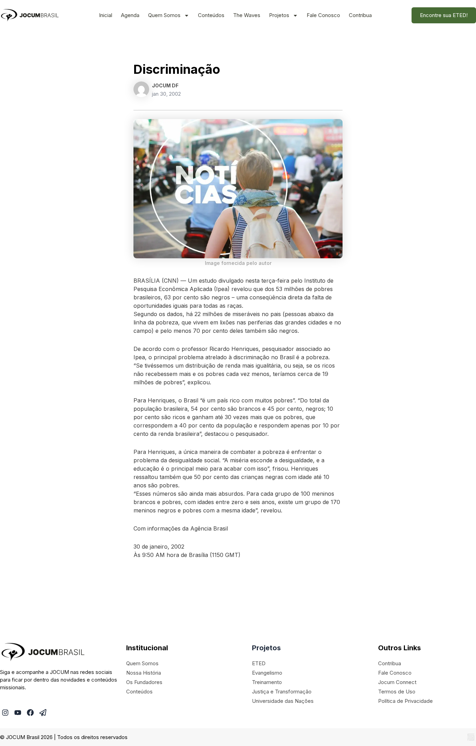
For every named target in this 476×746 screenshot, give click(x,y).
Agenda (130, 15)
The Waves (246, 15)
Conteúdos (211, 15)
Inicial (105, 15)
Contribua (360, 15)
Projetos (279, 15)
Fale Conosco (323, 15)
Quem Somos (164, 15)
